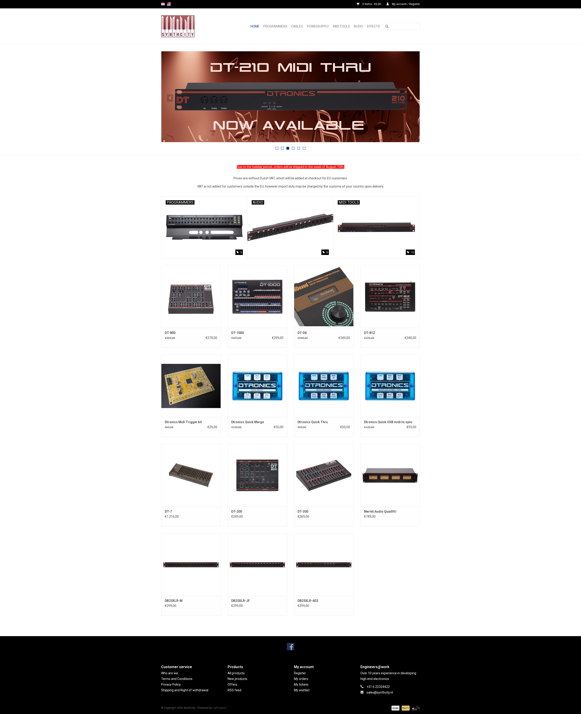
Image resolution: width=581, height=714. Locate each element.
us (169, 4)
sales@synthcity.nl (380, 692)
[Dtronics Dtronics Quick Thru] (324, 386)
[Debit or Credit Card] (415, 708)
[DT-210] (290, 96)
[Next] (411, 98)
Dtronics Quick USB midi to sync (388, 422)
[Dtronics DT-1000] (257, 296)
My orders (301, 679)
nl (163, 4)
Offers (232, 684)
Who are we (169, 673)
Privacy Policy (171, 684)
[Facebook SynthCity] (290, 646)
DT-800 (170, 333)
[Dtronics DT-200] (257, 475)
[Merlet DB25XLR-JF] (257, 564)
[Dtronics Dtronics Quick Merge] (257, 386)
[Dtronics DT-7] (191, 475)
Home (255, 26)
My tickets (301, 684)
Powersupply (318, 26)
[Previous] (170, 98)
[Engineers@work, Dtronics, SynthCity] (182, 26)
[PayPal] (405, 708)
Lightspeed (219, 707)
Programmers (275, 26)
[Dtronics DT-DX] (324, 296)
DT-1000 (237, 333)
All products (236, 673)
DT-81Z (369, 333)
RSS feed (234, 690)
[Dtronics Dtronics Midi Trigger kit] (191, 386)
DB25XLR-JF (240, 601)
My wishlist (302, 690)
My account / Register (405, 4)
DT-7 (168, 511)
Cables (297, 26)
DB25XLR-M (173, 601)
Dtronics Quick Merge (247, 422)
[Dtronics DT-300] (324, 475)
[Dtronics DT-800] (191, 296)
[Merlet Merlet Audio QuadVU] (390, 475)
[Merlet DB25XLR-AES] (324, 564)
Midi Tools (341, 26)
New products (237, 679)
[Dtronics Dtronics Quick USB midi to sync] (390, 386)
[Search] (387, 26)
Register (300, 673)
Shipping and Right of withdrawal (184, 690)
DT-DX (302, 333)
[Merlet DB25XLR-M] (191, 564)
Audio (358, 26)
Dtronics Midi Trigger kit (183, 422)
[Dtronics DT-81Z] (390, 296)
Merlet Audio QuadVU (380, 511)
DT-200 (236, 511)
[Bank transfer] (395, 708)
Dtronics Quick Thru (313, 422)
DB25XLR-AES (308, 601)
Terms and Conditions (176, 679)
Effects (373, 26)
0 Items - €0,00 (372, 4)
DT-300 (303, 511)
